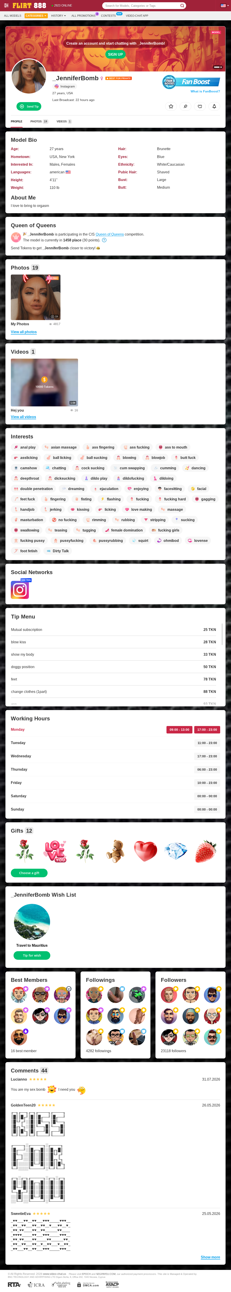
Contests (108, 15)
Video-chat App (137, 15)
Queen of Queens (110, 234)
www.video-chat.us (54, 1273)
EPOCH (86, 1274)
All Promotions (83, 15)
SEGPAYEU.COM (106, 1274)
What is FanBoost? (205, 91)
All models (12, 15)
